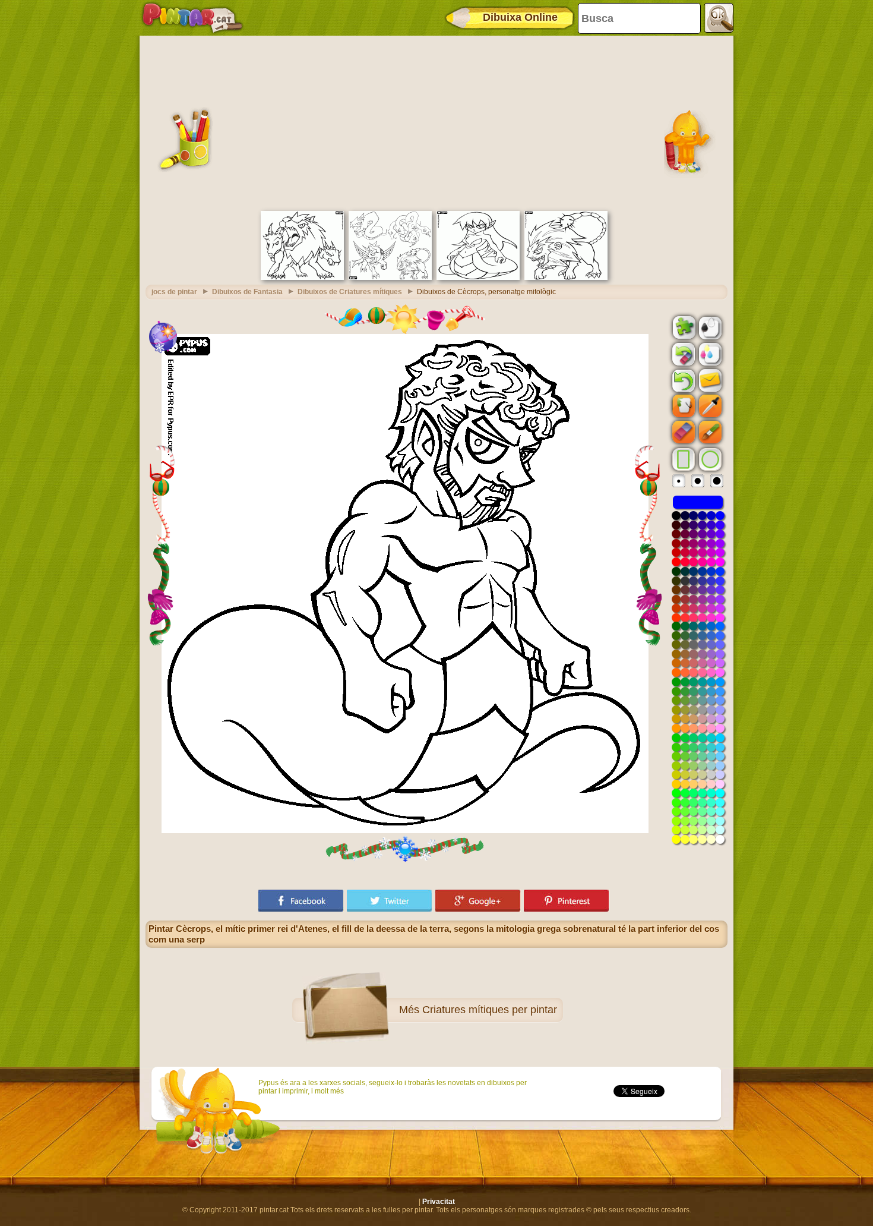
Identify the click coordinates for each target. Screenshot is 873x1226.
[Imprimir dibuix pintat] (709, 353)
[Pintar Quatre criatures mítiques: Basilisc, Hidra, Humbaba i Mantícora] (390, 277)
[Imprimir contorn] (709, 327)
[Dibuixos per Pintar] (192, 18)
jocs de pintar (174, 292)
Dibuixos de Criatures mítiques (350, 292)
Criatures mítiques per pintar (489, 1010)
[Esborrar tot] (682, 354)
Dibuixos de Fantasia (247, 292)
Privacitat (438, 1201)
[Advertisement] (436, 122)
